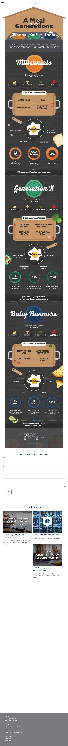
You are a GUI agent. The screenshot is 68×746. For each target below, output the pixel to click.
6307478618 (13, 721)
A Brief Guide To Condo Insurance (46, 534)
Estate (6, 742)
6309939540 (12, 719)
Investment (8, 740)
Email (4, 467)
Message (5, 477)
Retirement (8, 738)
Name (4, 457)
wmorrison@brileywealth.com (13, 732)
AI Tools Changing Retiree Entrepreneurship (43, 569)
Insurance (7, 744)
